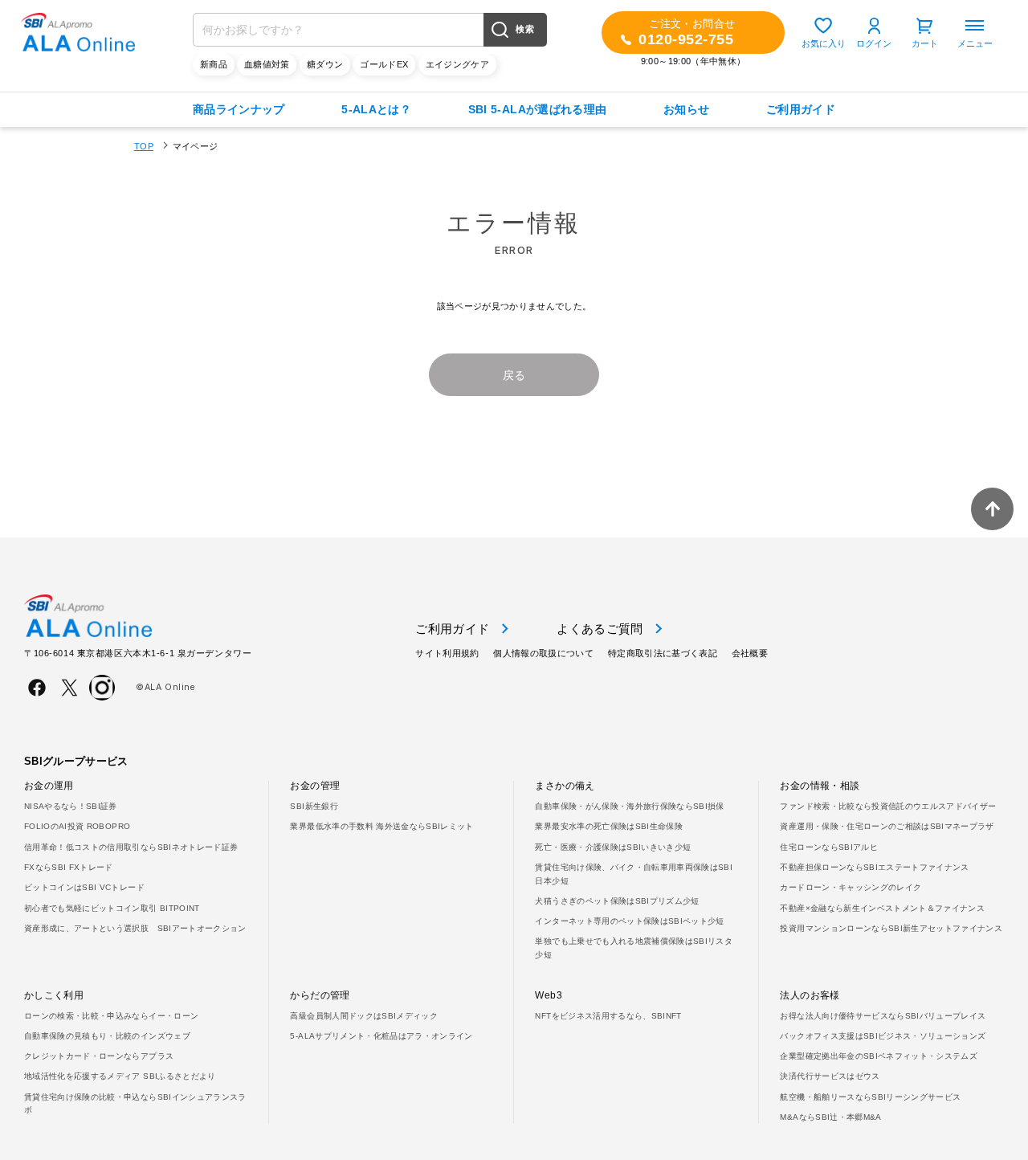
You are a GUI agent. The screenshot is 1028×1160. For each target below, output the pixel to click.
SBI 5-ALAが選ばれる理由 (537, 109)
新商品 (213, 64)
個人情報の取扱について (543, 653)
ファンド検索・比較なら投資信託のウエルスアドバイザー (888, 806)
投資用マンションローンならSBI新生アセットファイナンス (891, 928)
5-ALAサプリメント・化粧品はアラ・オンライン (381, 1035)
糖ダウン (325, 64)
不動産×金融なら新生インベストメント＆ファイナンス (882, 908)
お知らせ (686, 109)
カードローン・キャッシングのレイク (850, 887)
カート (925, 43)
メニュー (975, 43)
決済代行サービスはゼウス (829, 1076)
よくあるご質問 (599, 628)
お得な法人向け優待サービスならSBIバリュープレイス (882, 1015)
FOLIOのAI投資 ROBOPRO (77, 826)
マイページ (195, 146)
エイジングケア (457, 64)
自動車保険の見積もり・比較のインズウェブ (107, 1035)
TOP (143, 146)
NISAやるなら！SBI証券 (70, 806)
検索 (525, 29)
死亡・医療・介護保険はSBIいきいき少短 (613, 847)
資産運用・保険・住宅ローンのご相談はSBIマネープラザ (886, 826)
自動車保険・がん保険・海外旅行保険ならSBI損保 (629, 806)
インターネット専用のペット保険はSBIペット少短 (629, 921)
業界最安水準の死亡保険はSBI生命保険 (609, 826)
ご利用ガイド (800, 109)
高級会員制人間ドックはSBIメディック (364, 1015)
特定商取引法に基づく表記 (662, 653)
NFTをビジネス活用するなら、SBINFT (608, 1015)
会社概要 (750, 653)
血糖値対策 (267, 64)
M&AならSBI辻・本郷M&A (830, 1117)
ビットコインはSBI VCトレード (84, 887)
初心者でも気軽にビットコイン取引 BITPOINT (112, 908)
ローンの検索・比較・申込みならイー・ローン (111, 1015)
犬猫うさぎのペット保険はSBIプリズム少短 (617, 901)
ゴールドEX (384, 64)
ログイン (873, 43)
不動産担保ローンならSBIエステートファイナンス (874, 867)
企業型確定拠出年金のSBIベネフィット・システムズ (878, 1056)
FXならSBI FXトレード (68, 867)
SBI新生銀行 (313, 806)
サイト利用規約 (447, 653)
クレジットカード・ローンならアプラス (98, 1056)
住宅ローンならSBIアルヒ (828, 847)
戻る (514, 375)
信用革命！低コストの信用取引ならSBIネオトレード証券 (131, 847)
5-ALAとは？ (376, 109)
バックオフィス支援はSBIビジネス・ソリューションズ (882, 1035)
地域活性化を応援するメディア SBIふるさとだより (120, 1076)
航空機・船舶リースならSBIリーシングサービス (870, 1097)
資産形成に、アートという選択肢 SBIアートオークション (135, 928)
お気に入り (824, 43)
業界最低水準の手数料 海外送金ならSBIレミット (381, 826)
